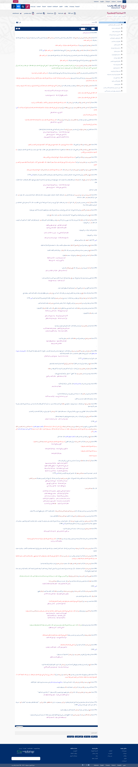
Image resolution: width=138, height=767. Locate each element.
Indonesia (96, 1)
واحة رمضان (95, 753)
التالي (17, 727)
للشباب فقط (95, 758)
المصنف (119, 16)
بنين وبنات (32, 6)
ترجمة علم (87, 736)
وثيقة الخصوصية (37, 748)
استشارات (124, 761)
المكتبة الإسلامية (115, 13)
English (102, 1)
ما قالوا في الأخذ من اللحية (116, 81)
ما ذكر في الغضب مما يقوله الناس (115, 38)
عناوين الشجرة (79, 736)
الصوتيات (49, 6)
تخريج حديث (70, 736)
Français (108, 1)
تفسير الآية (94, 736)
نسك (97, 756)
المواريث (39, 6)
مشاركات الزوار (73, 756)
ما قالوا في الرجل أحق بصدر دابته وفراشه (114, 75)
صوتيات (124, 753)
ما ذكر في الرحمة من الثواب (116, 32)
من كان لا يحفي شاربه (117, 78)
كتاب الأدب (115, 16)
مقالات (66, 6)
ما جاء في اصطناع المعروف (116, 55)
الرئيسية (77, 6)
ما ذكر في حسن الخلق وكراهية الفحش (114, 25)
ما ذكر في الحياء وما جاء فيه (116, 28)
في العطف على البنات (117, 58)
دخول (15, 1)
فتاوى (125, 758)
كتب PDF (70, 13)
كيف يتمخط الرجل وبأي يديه (116, 71)
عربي (124, 1)
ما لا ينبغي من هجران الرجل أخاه (115, 35)
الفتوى (60, 6)
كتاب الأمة (60, 13)
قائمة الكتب (39, 13)
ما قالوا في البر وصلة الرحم (116, 41)
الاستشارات (55, 6)
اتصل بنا (24, 748)
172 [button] (84, 29)
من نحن (20, 748)
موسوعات (71, 6)
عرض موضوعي (27, 13)
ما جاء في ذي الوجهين (117, 68)
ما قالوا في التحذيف (117, 84)
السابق (21, 727)
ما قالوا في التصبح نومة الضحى (116, 61)
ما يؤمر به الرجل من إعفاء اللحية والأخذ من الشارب (112, 88)
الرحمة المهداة (94, 750)
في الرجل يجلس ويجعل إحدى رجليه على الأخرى (113, 91)
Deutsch (114, 1)
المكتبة (44, 6)
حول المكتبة (50, 13)
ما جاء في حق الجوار (117, 51)
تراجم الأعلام (16, 13)
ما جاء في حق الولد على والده (116, 48)
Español (119, 1)
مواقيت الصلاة (74, 753)
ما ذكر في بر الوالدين (117, 45)
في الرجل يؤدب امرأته (117, 65)
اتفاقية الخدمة (30, 748)
